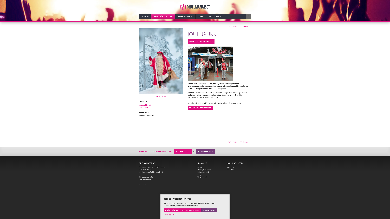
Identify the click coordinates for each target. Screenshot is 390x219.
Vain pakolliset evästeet (190, 210)
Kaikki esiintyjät (185, 16)
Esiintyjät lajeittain (163, 16)
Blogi (200, 16)
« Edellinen (231, 27)
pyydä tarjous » (205, 151)
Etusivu (145, 16)
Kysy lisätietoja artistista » (201, 42)
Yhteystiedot (215, 16)
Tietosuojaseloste (146, 177)
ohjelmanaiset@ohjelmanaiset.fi (151, 172)
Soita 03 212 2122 (183, 151)
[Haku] (248, 16)
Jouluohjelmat (144, 107)
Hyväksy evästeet (171, 210)
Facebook (230, 167)
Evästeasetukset (145, 179)
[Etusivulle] (195, 7)
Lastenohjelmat (145, 105)
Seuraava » (244, 27)
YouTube (230, 170)
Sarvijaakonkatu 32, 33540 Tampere (152, 167)
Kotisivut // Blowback (145, 185)
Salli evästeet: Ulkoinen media (200, 108)
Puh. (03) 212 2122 (146, 170)
